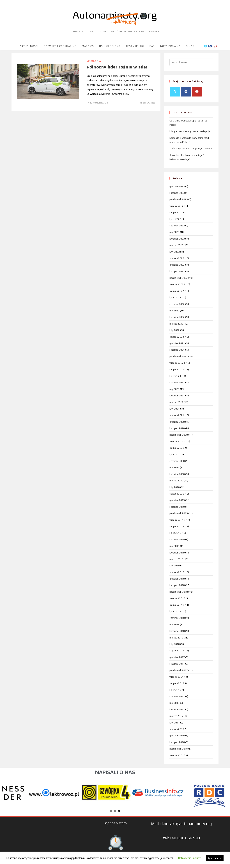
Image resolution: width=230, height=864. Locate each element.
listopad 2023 (177, 193)
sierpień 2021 (176, 369)
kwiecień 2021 (177, 395)
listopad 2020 (177, 428)
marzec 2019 (176, 559)
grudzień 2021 (177, 343)
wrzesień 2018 (177, 598)
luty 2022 (174, 330)
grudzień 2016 (177, 735)
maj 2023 (174, 232)
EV (99, 61)
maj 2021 (174, 389)
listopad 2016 (177, 742)
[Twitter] (175, 91)
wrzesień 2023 (177, 206)
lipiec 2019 (175, 533)
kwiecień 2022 (177, 317)
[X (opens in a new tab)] (205, 46)
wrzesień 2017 (177, 676)
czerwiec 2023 (177, 225)
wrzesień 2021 (177, 363)
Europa (91, 61)
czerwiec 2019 (177, 539)
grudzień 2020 (177, 421)
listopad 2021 (177, 349)
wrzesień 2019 (177, 520)
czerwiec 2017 (177, 696)
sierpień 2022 (176, 291)
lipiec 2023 (175, 219)
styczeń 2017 (176, 729)
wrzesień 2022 (177, 284)
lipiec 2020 (175, 454)
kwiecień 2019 (177, 552)
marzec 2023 (176, 245)
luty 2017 (174, 722)
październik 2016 (178, 748)
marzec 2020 (176, 480)
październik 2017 (178, 670)
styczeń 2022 (176, 337)
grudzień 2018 (177, 578)
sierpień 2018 (176, 605)
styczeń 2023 (176, 258)
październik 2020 (178, 434)
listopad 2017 (177, 663)
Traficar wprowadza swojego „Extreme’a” (191, 148)
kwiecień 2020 (177, 474)
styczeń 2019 (176, 572)
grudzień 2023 (177, 186)
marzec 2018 (176, 637)
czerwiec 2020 (177, 461)
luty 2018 (174, 644)
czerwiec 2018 (177, 618)
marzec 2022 (176, 323)
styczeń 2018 (176, 650)
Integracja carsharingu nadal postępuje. (189, 131)
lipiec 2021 (175, 376)
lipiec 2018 (175, 611)
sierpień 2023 (176, 212)
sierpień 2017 (176, 683)
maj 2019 (174, 546)
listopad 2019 (177, 506)
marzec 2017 (176, 716)
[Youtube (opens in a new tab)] (215, 46)
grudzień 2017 (177, 657)
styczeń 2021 (176, 415)
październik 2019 (178, 513)
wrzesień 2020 (177, 441)
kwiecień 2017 (177, 709)
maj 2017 (174, 703)
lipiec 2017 (175, 690)
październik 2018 (178, 591)
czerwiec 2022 (177, 304)
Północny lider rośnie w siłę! (117, 67)
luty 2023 (174, 252)
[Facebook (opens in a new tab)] (210, 46)
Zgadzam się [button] (214, 858)
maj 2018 (174, 624)
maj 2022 (174, 310)
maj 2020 (174, 467)
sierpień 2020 (176, 448)
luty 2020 (174, 487)
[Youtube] (197, 91)
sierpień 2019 (176, 526)
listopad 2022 (177, 271)
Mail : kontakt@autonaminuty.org (181, 823)
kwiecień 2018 (177, 631)
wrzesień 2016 (177, 755)
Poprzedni (6, 791)
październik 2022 (178, 278)
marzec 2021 (176, 402)
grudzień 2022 (177, 264)
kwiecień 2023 (177, 238)
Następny (223, 791)
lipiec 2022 (175, 297)
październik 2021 (178, 356)
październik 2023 (178, 199)
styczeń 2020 (176, 493)
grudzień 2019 (177, 500)
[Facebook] (186, 91)
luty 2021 (174, 408)
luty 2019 (174, 565)
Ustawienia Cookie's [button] (189, 858)
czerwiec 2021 (177, 382)
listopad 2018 (177, 585)
